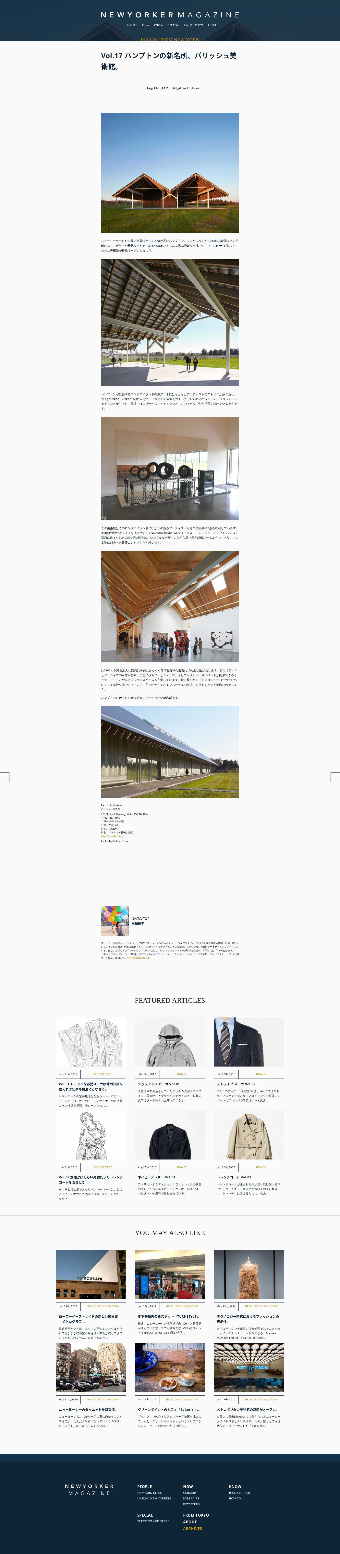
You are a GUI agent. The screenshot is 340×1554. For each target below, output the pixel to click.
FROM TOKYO (193, 25)
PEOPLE (132, 25)
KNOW (158, 25)
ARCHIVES (192, 1528)
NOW (145, 25)
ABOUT (213, 25)
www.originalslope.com (138, 958)
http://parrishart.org (112, 836)
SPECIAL (173, 25)
